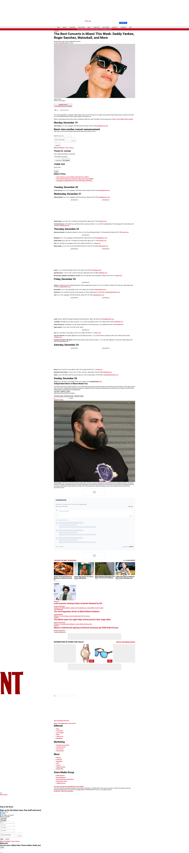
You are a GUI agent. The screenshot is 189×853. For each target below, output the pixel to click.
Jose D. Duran (59, 43)
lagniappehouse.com (102, 126)
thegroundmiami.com (100, 289)
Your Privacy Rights (78, 786)
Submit (7, 839)
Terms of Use (59, 749)
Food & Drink (72, 27)
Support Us (123, 22)
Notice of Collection (59, 147)
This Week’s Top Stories (7, 815)
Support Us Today (58, 400)
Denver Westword (61, 777)
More (130, 27)
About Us (58, 757)
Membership (59, 769)
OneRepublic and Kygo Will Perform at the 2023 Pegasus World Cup (74, 180)
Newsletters (123, 27)
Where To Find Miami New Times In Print (65, 723)
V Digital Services (60, 783)
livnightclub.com (103, 273)
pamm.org (125, 232)
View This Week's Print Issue (61, 720)
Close (2, 847)
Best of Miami (106, 27)
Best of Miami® (5, 816)
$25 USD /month (69, 396)
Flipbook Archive (60, 767)
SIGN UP (57, 145)
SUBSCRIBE (58, 160)
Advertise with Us (61, 747)
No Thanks (3, 820)
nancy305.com (118, 275)
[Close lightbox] (0, 849)
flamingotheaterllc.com (108, 319)
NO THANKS (66, 160)
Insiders (3, 813)
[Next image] (2, 852)
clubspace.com (58, 337)
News (58, 27)
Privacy (71, 147)
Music (89, 27)
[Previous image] (0, 852)
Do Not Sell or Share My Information (63, 791)
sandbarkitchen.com (65, 287)
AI (72, 786)
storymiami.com (64, 341)
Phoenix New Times (61, 781)
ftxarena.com (102, 221)
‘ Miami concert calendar (123, 119)
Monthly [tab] (63, 391)
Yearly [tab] (68, 391)
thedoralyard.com (103, 246)
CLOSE (56, 171)
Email (56, 136)
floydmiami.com (97, 270)
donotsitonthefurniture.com (112, 292)
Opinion (64, 27)
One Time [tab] (56, 391)
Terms (67, 147)
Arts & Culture (81, 27)
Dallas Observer (60, 775)
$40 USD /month (79, 396)
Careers (58, 765)
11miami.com (96, 243)
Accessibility (68, 786)
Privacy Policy (60, 751)
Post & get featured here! (125, 642)
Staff (57, 763)
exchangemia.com (64, 225)
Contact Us (59, 759)
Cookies (63, 786)
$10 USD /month (58, 396)
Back (2, 839)
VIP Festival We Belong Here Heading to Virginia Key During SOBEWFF (74, 179)
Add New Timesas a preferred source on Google (63, 105)
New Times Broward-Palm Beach (65, 779)
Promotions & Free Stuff (62, 745)
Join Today (3, 818)
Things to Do (4, 812)
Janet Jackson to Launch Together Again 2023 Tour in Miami (72, 177)
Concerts (56, 31)
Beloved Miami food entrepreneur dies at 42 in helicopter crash (94, 29)
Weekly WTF (115, 27)
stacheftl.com (119, 324)
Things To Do (96, 27)
